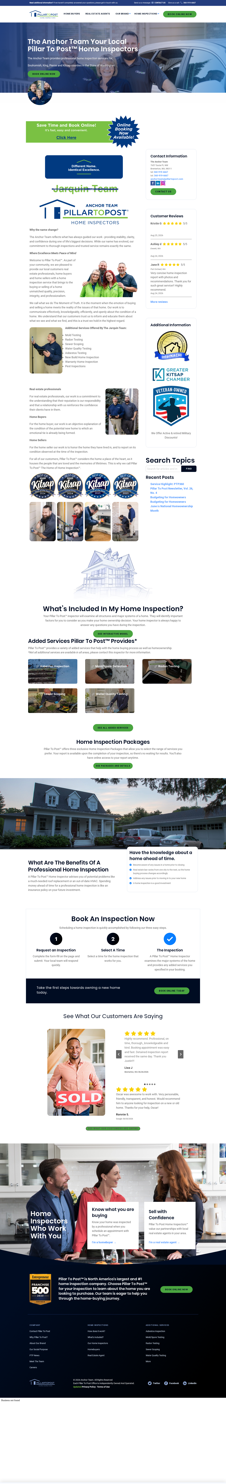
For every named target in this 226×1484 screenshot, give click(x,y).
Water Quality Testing (156, 1355)
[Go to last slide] (119, 1054)
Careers (33, 1367)
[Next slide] (180, 1054)
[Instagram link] (163, 183)
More (148, 1361)
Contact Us (163, 191)
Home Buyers (72, 13)
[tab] (145, 1084)
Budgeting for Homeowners (168, 497)
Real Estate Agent (96, 1355)
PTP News (34, 1355)
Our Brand (122, 13)
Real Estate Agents (97, 13)
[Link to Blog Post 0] (43, 521)
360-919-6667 (161, 172)
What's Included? (96, 1337)
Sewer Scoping (153, 1349)
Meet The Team (37, 1361)
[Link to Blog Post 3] (125, 521)
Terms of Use (103, 1387)
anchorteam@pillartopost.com (167, 179)
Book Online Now (180, 14)
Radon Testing (152, 1343)
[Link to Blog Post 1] (70, 521)
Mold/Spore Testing (155, 1337)
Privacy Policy (84, 1387)
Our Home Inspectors (98, 1343)
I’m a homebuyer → (104, 1242)
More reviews (159, 301)
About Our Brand (38, 1343)
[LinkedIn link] (158, 183)
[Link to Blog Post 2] (98, 521)
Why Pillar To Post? (39, 1337)
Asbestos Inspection (155, 1331)
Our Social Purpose (39, 1349)
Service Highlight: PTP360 (167, 484)
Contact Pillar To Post (40, 1331)
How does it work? (96, 1331)
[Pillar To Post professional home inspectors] (44, 14)
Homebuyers (94, 1349)
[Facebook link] (153, 183)
